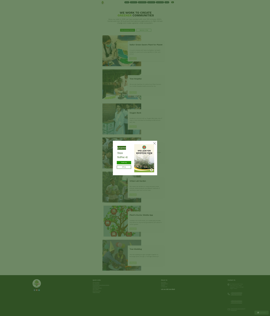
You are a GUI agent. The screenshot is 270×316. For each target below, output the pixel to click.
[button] (154, 143)
